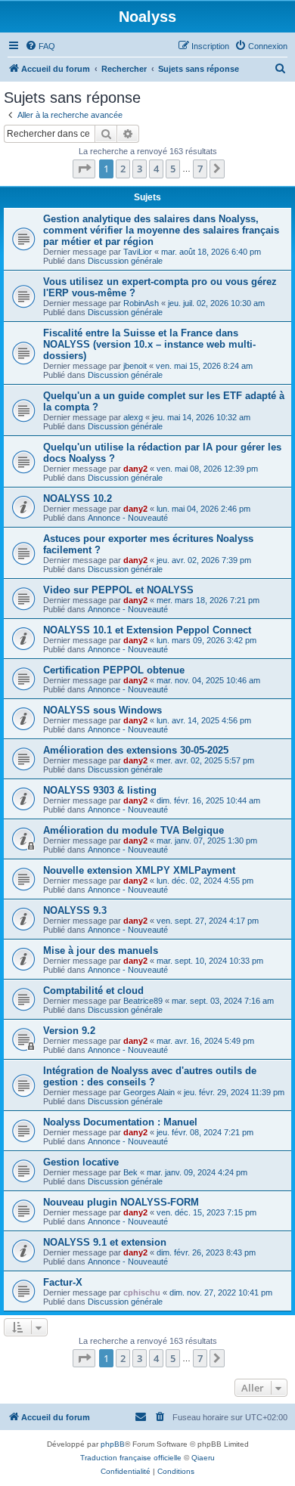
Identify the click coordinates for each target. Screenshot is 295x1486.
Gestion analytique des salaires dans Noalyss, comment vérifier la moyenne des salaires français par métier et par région (161, 230)
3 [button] (139, 168)
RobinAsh (141, 303)
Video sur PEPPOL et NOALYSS (118, 590)
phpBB (113, 1444)
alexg (133, 417)
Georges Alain (149, 1092)
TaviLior (137, 251)
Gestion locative (81, 1162)
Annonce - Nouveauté (128, 517)
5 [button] (172, 168)
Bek (130, 1172)
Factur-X (62, 1282)
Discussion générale (125, 260)
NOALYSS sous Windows (102, 710)
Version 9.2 (69, 1030)
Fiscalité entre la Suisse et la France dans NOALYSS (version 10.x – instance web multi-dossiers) (149, 344)
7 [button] (200, 168)
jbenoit (135, 365)
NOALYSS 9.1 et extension (104, 1242)
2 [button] (123, 168)
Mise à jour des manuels (100, 950)
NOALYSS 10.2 (77, 498)
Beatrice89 (143, 1000)
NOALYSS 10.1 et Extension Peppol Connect (147, 630)
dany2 (135, 468)
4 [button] (156, 168)
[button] (84, 168)
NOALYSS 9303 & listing (100, 790)
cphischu (141, 1292)
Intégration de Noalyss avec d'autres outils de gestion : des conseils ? (149, 1076)
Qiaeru (203, 1457)
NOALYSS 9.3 (75, 910)
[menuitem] (40, 46)
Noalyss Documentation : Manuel (120, 1122)
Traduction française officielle (131, 1457)
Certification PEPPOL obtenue (114, 670)
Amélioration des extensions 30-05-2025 (135, 750)
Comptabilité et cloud (93, 990)
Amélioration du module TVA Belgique (133, 830)
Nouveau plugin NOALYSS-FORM (121, 1202)
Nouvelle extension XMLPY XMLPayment (139, 870)
